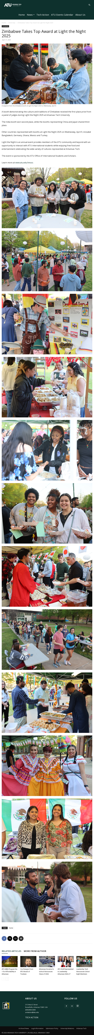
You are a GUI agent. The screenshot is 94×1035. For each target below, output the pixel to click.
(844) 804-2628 (30, 1010)
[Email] (15, 938)
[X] (9, 938)
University (11, 23)
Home (21, 14)
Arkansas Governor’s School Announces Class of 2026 (46, 971)
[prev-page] (3, 978)
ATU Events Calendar (62, 14)
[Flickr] (72, 1006)
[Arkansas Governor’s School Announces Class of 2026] (47, 961)
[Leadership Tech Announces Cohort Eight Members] (84, 961)
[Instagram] (78, 1006)
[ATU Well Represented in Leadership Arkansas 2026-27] (66, 961)
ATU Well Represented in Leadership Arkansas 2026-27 (65, 971)
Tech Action (42, 14)
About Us (80, 14)
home (11, 928)
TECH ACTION (31, 1017)
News (30, 14)
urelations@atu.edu (32, 1012)
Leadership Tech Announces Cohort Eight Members (83, 971)
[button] (89, 5)
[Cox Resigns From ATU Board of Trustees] (28, 961)
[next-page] (7, 978)
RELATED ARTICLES (11, 951)
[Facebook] (4, 938)
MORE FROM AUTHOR (35, 951)
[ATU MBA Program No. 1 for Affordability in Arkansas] (10, 961)
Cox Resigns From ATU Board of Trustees (26, 971)
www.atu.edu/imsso (24, 162)
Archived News (24, 1028)
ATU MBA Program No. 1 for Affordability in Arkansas (10, 971)
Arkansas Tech (81, 1028)
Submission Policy (52, 1028)
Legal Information (37, 1028)
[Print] (21, 938)
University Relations (67, 1028)
